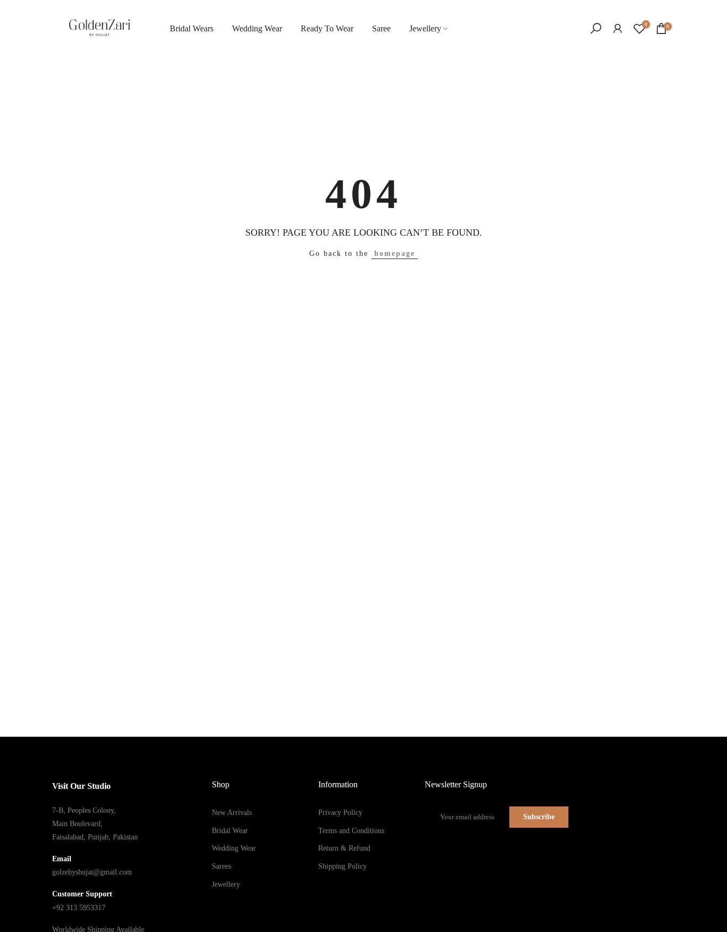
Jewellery (425, 28)
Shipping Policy (342, 866)
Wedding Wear (257, 28)
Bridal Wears (191, 28)
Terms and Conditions (351, 831)
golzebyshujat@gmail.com (92, 872)
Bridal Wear (230, 831)
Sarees (221, 866)
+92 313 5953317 (78, 908)
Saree (381, 28)
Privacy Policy (340, 813)
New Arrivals (232, 813)
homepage (394, 253)
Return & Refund (344, 848)
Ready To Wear (327, 28)
